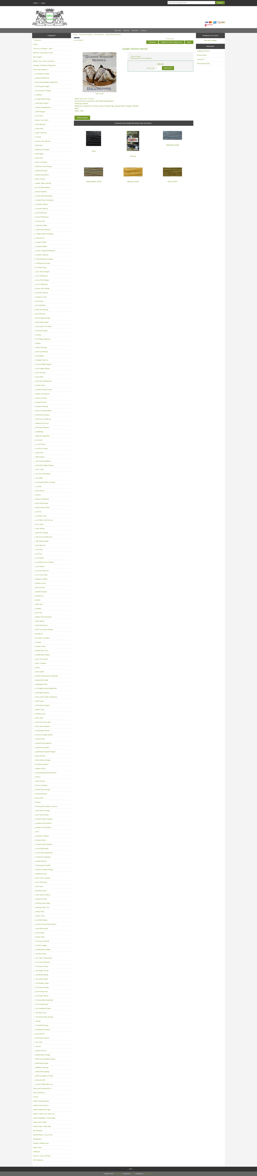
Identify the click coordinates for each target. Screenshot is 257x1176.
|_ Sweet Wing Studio (40, 928)
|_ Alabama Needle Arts (41, 78)
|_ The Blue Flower (39, 954)
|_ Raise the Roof (39, 756)
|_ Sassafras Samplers (41, 836)
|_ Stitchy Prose (38, 911)
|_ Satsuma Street (39, 840)
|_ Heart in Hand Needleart (42, 410)
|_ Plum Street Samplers (41, 726)
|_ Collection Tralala (40, 225)
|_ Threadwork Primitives (41, 1029)
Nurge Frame (37, 1147)
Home (35, 3)
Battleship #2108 (172, 145)
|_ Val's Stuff (37, 1042)
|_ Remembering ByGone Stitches (44, 773)
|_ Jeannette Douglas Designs (43, 465)
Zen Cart (133, 1173)
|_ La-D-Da (37, 511)
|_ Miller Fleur (38, 604)
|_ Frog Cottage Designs (41, 368)
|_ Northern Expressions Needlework (45, 676)
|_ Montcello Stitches (40, 625)
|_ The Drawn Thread (40, 966)
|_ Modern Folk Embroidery (42, 617)
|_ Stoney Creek (39, 916)
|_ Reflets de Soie (39, 768)
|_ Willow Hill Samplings (41, 1071)
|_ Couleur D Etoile (39, 242)
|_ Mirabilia (37, 608)
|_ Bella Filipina (38, 154)
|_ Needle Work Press (40, 650)
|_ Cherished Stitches (40, 208)
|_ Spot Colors (38, 886)
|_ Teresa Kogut (38, 933)
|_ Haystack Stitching (40, 406)
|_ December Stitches (40, 292)
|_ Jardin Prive (38, 453)
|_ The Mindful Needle (40, 975)
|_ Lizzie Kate (38, 549)
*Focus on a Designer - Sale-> (43, 48)
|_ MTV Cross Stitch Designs (43, 629)
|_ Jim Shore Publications (42, 474)
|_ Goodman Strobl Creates (42, 389)
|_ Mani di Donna (39, 587)
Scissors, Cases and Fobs (42, 1156)
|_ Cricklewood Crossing (41, 263)
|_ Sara (36, 831)
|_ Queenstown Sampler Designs (44, 752)
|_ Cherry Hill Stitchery (41, 217)
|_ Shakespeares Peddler (41, 865)
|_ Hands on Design (40, 398)
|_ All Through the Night (41, 86)
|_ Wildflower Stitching (40, 1067)
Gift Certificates (38, 1160)
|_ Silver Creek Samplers (41, 878)
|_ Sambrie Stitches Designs (43, 819)
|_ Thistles (37, 1021)
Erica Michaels (99, 34)
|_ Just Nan (37, 486)
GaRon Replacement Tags (41, 1109)
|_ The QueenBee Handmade (43, 1000)
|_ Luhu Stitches (38, 566)
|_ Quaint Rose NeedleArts (42, 743)
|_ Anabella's (37, 95)
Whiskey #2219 (133, 182)
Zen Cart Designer (148, 1173)
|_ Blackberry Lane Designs (42, 166)
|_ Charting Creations (40, 204)
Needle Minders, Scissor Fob (42, 1135)
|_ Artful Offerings (39, 124)
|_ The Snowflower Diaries (42, 1008)
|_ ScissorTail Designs (40, 848)
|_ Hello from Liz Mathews (42, 419)
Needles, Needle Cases (41, 1143)
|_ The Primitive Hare (40, 991)
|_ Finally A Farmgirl (40, 347)
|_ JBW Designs (39, 457)
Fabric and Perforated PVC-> (42, 1088)
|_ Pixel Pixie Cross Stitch (42, 722)
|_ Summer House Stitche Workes (44, 924)
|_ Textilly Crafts (38, 937)
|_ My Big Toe (38, 634)
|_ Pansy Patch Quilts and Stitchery (45, 697)
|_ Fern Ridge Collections (41, 339)
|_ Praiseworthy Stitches (41, 730)
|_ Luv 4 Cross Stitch (40, 575)
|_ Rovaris (37, 802)
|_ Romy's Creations (40, 785)
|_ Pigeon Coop (38, 709)
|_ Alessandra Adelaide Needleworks (45, 82)
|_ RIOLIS (36, 777)
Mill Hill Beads (37, 1130)
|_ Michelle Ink (38, 596)
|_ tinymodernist (38, 1034)
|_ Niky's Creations (39, 663)
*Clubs (35, 44)
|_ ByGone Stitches (40, 191)
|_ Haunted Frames (40, 402)
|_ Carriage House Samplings (43, 200)
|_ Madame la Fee (39, 583)
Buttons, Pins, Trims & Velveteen (44, 61)
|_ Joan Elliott (38, 478)
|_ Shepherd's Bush (40, 874)
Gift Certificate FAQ (203, 63)
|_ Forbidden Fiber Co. (40, 360)
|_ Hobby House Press (41, 423)
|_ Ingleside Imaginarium (41, 436)
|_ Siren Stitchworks (40, 882)
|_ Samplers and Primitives (42, 823)
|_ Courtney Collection (40, 255)
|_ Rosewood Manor (40, 794)
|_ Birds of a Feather (40, 162)
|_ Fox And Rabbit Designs (42, 364)
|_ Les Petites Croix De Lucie (43, 520)
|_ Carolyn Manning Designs (43, 196)
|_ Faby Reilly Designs (41, 322)
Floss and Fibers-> (39, 1092)
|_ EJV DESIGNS (39, 305)
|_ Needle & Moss (39, 646)
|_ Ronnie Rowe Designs (41, 789)
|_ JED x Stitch (38, 469)
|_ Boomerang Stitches (41, 175)
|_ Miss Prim (37, 613)
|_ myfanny (37, 642)
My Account (135, 30)
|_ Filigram (37, 343)
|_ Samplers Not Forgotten (42, 827)
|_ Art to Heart (38, 116)
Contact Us (144, 30)
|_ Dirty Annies (38, 301)
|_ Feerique (37, 335)
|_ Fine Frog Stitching (40, 351)
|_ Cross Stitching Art (40, 276)
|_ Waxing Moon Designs (41, 1055)
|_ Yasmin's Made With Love (43, 1084)
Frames (35, 1097)
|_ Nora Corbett (38, 672)
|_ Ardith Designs (39, 111)
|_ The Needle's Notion (41, 983)
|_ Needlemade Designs (41, 655)
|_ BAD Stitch (38, 145)
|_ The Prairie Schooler (41, 987)
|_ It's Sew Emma (39, 444)
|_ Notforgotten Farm (40, 684)
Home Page (117, 30)
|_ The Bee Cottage (40, 945)
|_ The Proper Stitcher (40, 996)
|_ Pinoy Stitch (38, 718)
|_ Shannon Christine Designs (43, 869)
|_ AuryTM (37, 137)
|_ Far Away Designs (40, 330)
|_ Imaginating (38, 431)
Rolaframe (36, 1151)
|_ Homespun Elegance (41, 427)
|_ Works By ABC (39, 1080)
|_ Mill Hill (36, 600)
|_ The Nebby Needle (40, 979)
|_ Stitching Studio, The (41, 907)
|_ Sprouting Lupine (39, 890)
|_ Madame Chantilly (40, 579)
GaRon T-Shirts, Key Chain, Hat (43, 1114)
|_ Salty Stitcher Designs (41, 810)
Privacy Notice (202, 55)
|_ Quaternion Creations (41, 747)
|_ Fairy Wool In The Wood (42, 326)
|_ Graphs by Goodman (41, 394)
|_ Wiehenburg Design (40, 1063)
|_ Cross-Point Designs (41, 280)
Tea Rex (133, 156)
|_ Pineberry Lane (39, 714)
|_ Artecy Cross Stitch (40, 120)
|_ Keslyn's (37, 495)
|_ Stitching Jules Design (41, 903)
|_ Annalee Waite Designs (42, 99)
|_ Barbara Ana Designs (41, 149)
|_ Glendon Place (39, 385)
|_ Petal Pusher (38, 701)
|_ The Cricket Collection (41, 962)
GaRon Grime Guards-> (41, 1105)
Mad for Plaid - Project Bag (42, 1126)
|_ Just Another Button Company (44, 482)
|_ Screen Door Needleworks (43, 853)
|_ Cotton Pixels (38, 238)
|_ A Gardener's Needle (41, 74)
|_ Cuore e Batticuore (40, 284)
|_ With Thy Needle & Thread (43, 1076)
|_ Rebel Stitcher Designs (42, 760)
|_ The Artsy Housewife (41, 941)
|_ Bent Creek (38, 158)
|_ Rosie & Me (38, 798)
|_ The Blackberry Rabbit (41, 949)
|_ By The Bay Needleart (41, 187)
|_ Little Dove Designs (40, 533)
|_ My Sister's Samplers (41, 638)
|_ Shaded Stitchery (40, 861)
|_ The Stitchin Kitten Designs (43, 1017)
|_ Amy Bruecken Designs (42, 90)
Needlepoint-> (37, 1139)
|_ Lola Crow (37, 554)
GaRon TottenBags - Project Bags (44, 1118)
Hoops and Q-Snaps (40, 1122)
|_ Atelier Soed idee (40, 133)
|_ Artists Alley (38, 128)
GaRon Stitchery (118, 1173)
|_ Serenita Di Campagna (41, 857)
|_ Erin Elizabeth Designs (41, 318)
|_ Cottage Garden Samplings (43, 234)
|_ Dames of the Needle (41, 288)
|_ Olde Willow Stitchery (41, 693)
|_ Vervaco (37, 1046)
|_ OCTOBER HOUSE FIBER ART (45, 688)
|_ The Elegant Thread (40, 970)
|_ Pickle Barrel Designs (41, 705)
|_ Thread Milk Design (40, 1025)
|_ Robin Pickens (39, 781)
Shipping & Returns (203, 51)
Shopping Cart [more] (210, 35)
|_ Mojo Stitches (38, 621)
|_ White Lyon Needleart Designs (44, 1059)
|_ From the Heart (39, 373)
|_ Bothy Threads (39, 179)
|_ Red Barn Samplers (40, 764)
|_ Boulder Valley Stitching (42, 183)
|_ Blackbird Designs (40, 170)
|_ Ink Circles (38, 440)
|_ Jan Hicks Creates (40, 448)
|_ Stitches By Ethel (40, 899)
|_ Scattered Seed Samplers (42, 844)
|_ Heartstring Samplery (41, 415)
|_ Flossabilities (38, 356)
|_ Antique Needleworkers (42, 107)
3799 (93, 151)
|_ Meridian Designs (40, 592)
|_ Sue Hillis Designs (40, 920)
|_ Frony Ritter (38, 377)
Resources (126, 30)
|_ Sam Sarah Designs (41, 815)
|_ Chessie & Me (39, 221)
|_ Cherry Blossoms (40, 213)
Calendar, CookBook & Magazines (44, 65)
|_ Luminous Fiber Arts (41, 570)
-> (41, 69)
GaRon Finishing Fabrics (41, 1101)
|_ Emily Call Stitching (40, 309)
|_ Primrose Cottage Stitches (43, 735)
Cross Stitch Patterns (86, 34)
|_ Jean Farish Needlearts (42, 461)
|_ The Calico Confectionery (42, 958)
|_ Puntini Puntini (39, 739)
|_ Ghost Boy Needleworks (42, 381)
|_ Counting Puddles (40, 246)
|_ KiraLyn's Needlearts (41, 499)
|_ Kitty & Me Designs (40, 503)
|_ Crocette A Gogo (39, 267)
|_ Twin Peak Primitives (41, 1038)
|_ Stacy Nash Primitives (41, 895)
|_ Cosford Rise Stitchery (41, 229)
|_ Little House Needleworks (42, 537)
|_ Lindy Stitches (39, 528)
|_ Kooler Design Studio (41, 507)
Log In (43, 3)
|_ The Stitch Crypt (39, 1012)
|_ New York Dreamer (40, 659)
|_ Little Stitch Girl (39, 545)
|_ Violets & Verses (39, 1050)
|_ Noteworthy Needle (40, 680)
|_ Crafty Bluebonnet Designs (43, 259)
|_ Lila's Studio (38, 524)
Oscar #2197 (172, 182)
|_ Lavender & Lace (40, 516)
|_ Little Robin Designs (41, 541)
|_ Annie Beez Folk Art (40, 103)
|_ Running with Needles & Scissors (45, 806)
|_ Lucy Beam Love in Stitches (43, 562)
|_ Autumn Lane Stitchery (41, 141)
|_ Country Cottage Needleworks (44, 250)
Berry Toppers (37, 57)
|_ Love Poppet (38, 558)
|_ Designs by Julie (39, 297)
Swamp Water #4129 (93, 182)
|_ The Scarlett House (40, 1004)
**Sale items (37, 40)
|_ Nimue (36, 667)
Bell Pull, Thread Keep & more (43, 53)
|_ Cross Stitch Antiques (41, 271)
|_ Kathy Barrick (38, 490)
